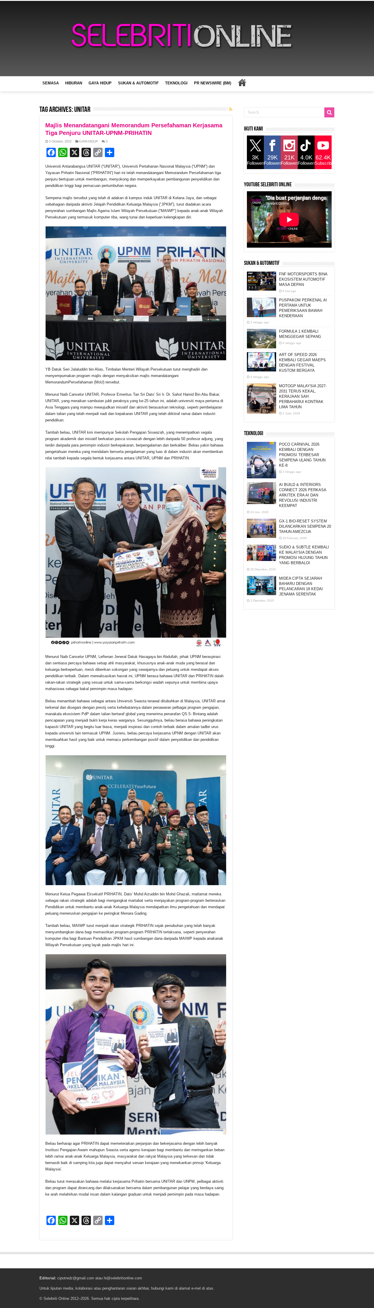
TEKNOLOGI (176, 83)
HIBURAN (73, 83)
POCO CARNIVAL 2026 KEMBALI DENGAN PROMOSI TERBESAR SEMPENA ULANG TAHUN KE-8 (302, 455)
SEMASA (50, 83)
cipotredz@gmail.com (75, 1278)
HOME (242, 82)
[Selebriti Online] (187, 38)
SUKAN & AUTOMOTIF (138, 83)
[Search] (329, 112)
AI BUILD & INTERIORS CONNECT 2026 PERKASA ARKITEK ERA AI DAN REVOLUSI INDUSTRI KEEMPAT (302, 495)
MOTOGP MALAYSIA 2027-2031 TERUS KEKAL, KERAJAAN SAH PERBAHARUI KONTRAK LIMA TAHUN (303, 396)
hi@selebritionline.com (123, 1278)
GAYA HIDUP (100, 83)
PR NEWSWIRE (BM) (212, 83)
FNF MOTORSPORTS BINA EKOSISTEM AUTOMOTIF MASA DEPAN (303, 279)
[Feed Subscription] (230, 109)
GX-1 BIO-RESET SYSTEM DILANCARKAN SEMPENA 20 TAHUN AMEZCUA (305, 526)
